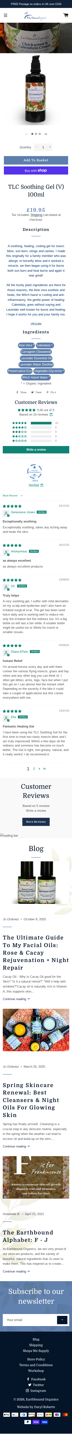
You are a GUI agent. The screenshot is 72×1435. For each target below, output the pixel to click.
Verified (34, 485)
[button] (19, 423)
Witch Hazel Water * (36, 377)
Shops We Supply (36, 1351)
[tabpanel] (36, 41)
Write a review (36, 810)
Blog (36, 1339)
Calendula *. (45, 345)
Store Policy (36, 1359)
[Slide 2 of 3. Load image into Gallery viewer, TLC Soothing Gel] (36, 134)
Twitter (38, 1385)
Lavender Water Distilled (36, 364)
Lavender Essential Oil (36, 358)
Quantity (25, 147)
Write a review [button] (36, 449)
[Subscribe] (62, 1320)
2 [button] (34, 769)
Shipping (36, 215)
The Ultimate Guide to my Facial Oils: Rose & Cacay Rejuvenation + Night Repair (36, 953)
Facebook (38, 1379)
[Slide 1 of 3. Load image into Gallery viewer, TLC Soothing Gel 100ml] (32, 134)
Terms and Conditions (36, 1365)
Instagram (38, 1391)
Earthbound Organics (42, 1399)
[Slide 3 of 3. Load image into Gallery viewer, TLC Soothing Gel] (40, 134)
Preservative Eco (20, 371)
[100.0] (34, 471)
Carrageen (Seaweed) (36, 351)
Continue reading (15, 999)
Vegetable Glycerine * (49, 371)
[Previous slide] (26, 134)
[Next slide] (46, 134)
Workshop (36, 1371)
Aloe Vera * (26, 345)
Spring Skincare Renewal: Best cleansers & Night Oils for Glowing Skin (31, 1100)
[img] (12, 506)
